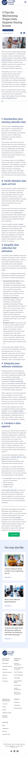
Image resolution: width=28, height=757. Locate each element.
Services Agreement (10, 746)
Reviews (4, 731)
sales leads (17, 213)
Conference (5, 681)
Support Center (6, 734)
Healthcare (17, 702)
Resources (5, 722)
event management (8, 98)
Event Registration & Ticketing (19, 668)
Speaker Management (17, 688)
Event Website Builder (18, 681)
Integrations (5, 728)
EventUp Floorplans (5, 716)
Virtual (4, 707)
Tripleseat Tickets (6, 712)
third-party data (12, 490)
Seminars (4, 678)
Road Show (5, 663)
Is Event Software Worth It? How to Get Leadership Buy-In (14, 571)
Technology (17, 705)
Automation (17, 678)
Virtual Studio (17, 685)
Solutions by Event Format (6, 700)
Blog (3, 725)
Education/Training (7, 666)
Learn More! (14, 534)
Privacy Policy (19, 746)
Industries (17, 699)
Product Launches (7, 672)
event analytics (16, 517)
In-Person (4, 704)
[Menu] (25, 2)
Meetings (4, 675)
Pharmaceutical (18, 708)
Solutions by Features (17, 659)
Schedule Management (17, 664)
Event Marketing (18, 675)
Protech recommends (16, 381)
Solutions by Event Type (5, 659)
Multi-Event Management (17, 693)
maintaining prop (17, 126)
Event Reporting (18, 672)
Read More (8, 577)
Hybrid (4, 709)
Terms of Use (14, 747)
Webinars (4, 669)
